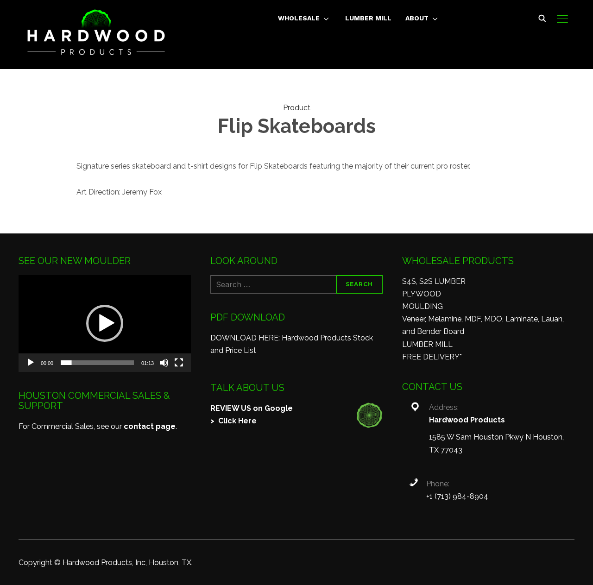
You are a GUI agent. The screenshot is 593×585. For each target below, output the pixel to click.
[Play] (30, 362)
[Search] (542, 17)
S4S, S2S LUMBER (434, 281)
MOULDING (422, 306)
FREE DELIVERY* (432, 356)
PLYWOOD (421, 293)
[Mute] (164, 362)
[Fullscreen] (178, 362)
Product (296, 107)
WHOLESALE (299, 18)
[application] (105, 323)
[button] (104, 323)
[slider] (97, 362)
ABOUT (417, 18)
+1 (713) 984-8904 (457, 496)
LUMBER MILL (368, 18)
